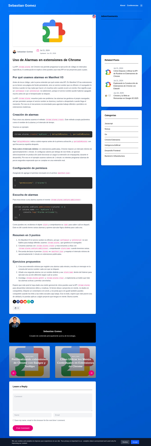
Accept (135, 442)
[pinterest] (21, 301)
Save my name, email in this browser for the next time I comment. (40, 420)
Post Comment (22, 428)
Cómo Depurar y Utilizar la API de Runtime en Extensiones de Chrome (126, 73)
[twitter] (14, 301)
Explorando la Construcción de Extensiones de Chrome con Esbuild (126, 86)
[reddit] (25, 301)
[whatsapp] (28, 301)
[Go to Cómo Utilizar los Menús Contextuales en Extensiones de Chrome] (75, 362)
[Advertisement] (121, 36)
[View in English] (94, 16)
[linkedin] (32, 301)
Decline (125, 442)
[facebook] (18, 301)
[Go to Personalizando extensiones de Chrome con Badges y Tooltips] (29, 362)
